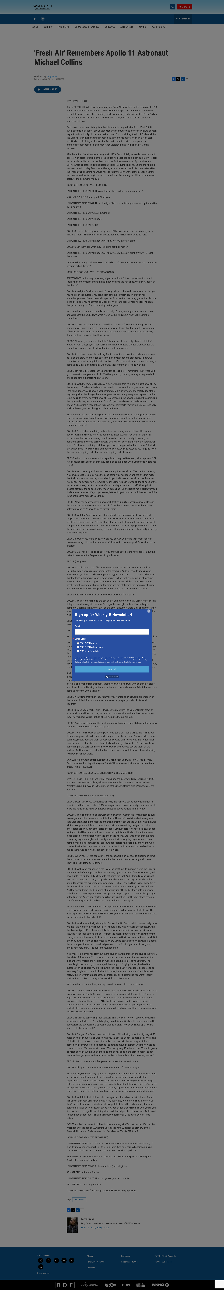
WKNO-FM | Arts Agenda (91, 647)
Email (77, 626)
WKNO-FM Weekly (88, 643)
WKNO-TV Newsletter (90, 650)
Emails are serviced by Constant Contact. (127, 662)
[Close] (149, 611)
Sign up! (112, 669)
